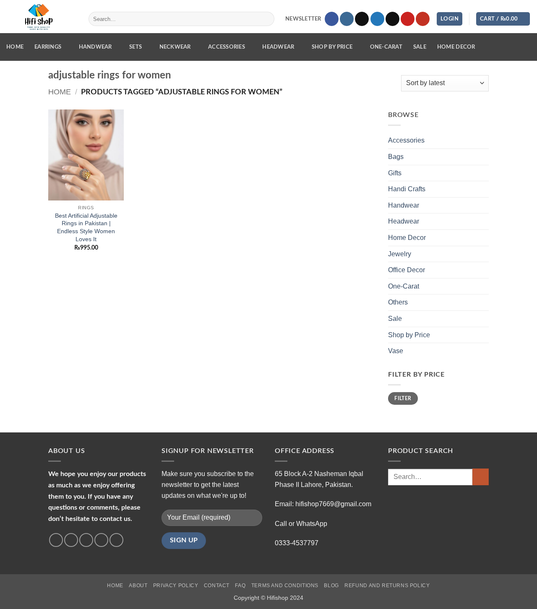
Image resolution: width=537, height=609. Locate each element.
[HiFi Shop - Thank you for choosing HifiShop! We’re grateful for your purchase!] (41, 17)
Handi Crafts (406, 189)
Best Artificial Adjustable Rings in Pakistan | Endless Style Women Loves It (86, 227)
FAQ (240, 585)
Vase (395, 350)
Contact (216, 585)
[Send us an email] (392, 19)
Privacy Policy (175, 585)
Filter (402, 398)
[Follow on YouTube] (423, 19)
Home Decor (456, 46)
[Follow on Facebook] (332, 19)
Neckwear (175, 46)
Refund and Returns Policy (387, 585)
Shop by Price (332, 46)
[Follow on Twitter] (377, 19)
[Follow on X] (362, 19)
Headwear (278, 46)
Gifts (394, 173)
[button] (298, 19)
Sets (135, 46)
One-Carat (386, 46)
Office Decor (406, 269)
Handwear (95, 46)
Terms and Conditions (284, 585)
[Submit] (266, 19)
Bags (396, 156)
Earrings (47, 46)
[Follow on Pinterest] (407, 19)
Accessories (226, 46)
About (138, 585)
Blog (331, 585)
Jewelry (399, 254)
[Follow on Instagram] (347, 19)
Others (398, 302)
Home (14, 46)
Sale (419, 46)
